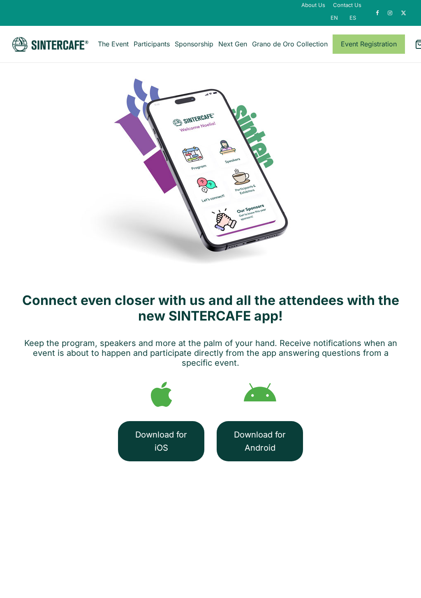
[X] (404, 13)
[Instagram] (390, 13)
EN (334, 17)
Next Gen (232, 44)
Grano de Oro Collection (290, 44)
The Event (113, 44)
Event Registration (369, 44)
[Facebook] (378, 13)
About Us (313, 5)
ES (352, 17)
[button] (161, 441)
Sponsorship (194, 44)
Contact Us (347, 5)
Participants (152, 44)
